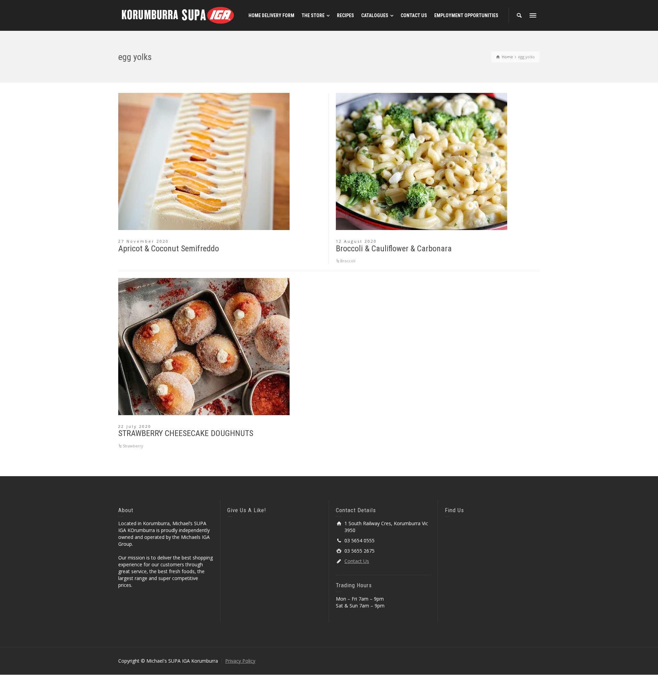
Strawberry (133, 445)
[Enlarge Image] (204, 161)
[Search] (519, 15)
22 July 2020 (134, 426)
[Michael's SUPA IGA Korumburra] (178, 15)
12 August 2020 (356, 241)
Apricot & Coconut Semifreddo (168, 248)
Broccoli (347, 260)
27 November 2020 (143, 241)
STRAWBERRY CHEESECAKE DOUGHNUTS (185, 433)
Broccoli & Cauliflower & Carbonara (394, 248)
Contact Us (356, 561)
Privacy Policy (240, 661)
